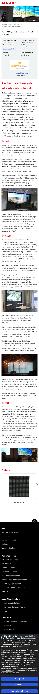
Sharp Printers (7, 625)
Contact (4, 611)
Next (37, 486)
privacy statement (13, 673)
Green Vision (6, 591)
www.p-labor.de (26, 47)
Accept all (19, 679)
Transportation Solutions (11, 575)
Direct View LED (7, 564)
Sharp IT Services (8, 629)
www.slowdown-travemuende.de (9, 48)
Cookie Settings (7, 671)
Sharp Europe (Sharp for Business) (14, 621)
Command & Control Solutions (13, 587)
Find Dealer (6, 544)
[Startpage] (9, 3)
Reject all (19, 684)
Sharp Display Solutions (11, 603)
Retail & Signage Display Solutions (14, 583)
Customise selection (19, 691)
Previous (2, 486)
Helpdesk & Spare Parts (10, 532)
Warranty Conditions (9, 548)
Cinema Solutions (8, 567)
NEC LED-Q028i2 (19, 502)
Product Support (8, 536)
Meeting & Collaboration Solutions (15, 579)
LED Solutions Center (10, 560)
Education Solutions (9, 571)
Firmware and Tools (9, 540)
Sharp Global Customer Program (14, 607)
